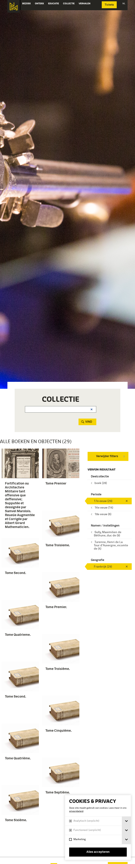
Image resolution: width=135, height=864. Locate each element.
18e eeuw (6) (102, 514)
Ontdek (39, 3)
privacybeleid (76, 811)
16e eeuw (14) (103, 507)
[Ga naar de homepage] (13, 6)
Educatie (53, 3)
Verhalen (84, 3)
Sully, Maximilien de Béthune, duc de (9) (107, 534)
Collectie (69, 3)
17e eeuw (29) (103, 501)
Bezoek (26, 3)
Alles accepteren (98, 851)
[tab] (126, 821)
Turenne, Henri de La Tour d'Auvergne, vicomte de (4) (111, 545)
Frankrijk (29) (103, 566)
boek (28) (100, 483)
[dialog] (98, 827)
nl (123, 3)
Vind (88, 421)
